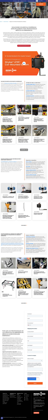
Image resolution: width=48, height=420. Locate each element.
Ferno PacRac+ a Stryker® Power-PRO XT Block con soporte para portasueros (24, 119)
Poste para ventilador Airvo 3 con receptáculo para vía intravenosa (23, 197)
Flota (11, 3)
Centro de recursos (19, 396)
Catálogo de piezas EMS (5, 403)
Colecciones (5, 21)
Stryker (26, 3)
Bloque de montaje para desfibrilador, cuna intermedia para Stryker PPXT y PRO (39, 141)
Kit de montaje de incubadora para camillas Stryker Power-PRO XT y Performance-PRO (23, 293)
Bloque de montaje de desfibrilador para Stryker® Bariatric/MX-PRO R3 (39, 120)
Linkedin (26, 398)
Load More (23, 149)
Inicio (1, 21)
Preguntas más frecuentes (19, 398)
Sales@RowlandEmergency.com (39, 403)
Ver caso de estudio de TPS (23, 45)
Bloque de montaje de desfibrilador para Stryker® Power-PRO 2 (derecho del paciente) (8, 120)
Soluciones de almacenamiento (6, 397)
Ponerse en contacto (41, 4)
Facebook (27, 396)
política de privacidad (19, 404)
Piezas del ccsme (6, 399)
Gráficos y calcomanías (32, 4)
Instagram (27, 394)
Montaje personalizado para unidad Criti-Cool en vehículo (39, 272)
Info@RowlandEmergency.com (39, 402)
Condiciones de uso (20, 402)
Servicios (16, 3)
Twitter (26, 397)
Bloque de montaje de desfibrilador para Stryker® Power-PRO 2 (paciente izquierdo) (7, 141)
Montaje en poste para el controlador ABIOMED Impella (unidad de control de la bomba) (8, 217)
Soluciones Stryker (6, 398)
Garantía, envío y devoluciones (13, 396)
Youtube (26, 399)
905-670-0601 (37, 400)
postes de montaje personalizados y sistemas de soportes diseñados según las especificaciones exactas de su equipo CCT (12, 244)
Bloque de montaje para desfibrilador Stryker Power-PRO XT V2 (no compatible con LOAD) (23, 141)
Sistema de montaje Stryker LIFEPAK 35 (38, 214)
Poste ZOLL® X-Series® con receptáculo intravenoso (8, 197)
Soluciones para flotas (5, 401)
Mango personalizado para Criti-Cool (23, 272)
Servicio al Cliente (13, 397)
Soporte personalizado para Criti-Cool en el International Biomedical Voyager (8, 273)
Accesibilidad (19, 400)
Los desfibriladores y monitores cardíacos (9, 161)
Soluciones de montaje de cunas (6, 395)
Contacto (19, 399)
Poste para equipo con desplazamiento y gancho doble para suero (24, 216)
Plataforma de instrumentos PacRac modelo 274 (7, 295)
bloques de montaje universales (10, 83)
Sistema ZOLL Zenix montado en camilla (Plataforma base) (38, 197)
